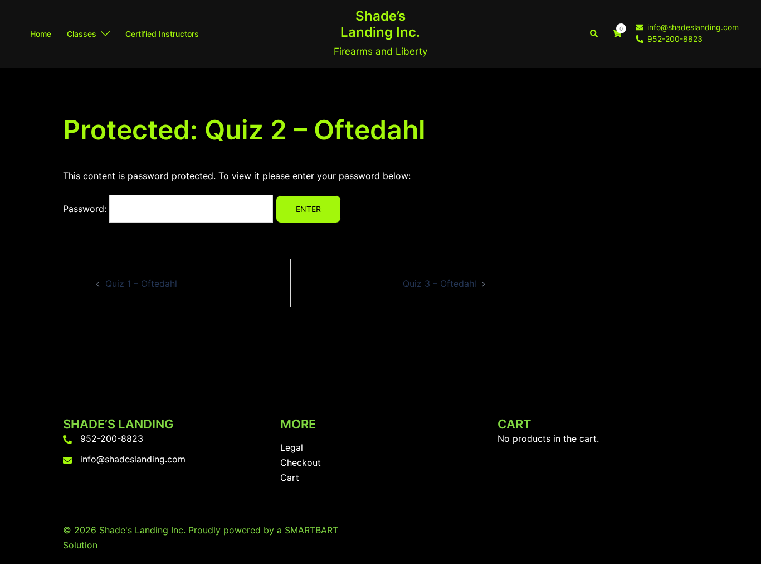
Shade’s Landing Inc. (380, 24)
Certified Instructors (162, 33)
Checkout (300, 462)
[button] (594, 33)
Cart (289, 477)
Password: (86, 208)
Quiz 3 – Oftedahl (439, 283)
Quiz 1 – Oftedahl (141, 283)
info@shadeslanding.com (133, 459)
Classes (81, 33)
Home (40, 33)
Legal (291, 447)
